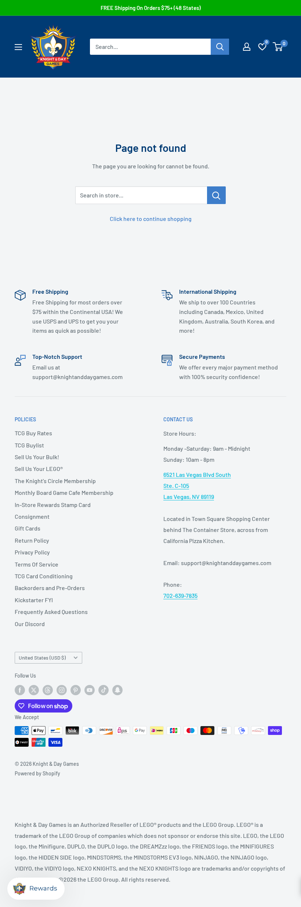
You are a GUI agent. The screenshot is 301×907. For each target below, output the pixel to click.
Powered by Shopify (37, 773)
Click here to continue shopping (151, 218)
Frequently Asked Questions (51, 611)
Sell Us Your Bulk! (37, 456)
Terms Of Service (36, 564)
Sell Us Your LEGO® (39, 468)
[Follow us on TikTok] (103, 690)
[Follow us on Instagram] (62, 690)
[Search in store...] (216, 195)
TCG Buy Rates (33, 432)
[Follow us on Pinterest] (75, 690)
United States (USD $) (42, 657)
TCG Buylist (29, 445)
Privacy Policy (32, 552)
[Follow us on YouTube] (89, 690)
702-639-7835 (180, 595)
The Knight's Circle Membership (55, 480)
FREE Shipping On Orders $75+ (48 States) (151, 7)
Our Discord (30, 623)
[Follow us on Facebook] (20, 690)
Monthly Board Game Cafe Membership (64, 492)
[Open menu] (18, 47)
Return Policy (32, 540)
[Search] (220, 47)
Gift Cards (27, 528)
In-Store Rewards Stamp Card (53, 504)
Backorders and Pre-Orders (50, 587)
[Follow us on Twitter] (34, 690)
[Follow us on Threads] (48, 690)
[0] (278, 46)
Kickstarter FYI (34, 599)
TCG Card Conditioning (44, 575)
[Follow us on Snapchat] (117, 690)
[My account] (246, 47)
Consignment (32, 516)
